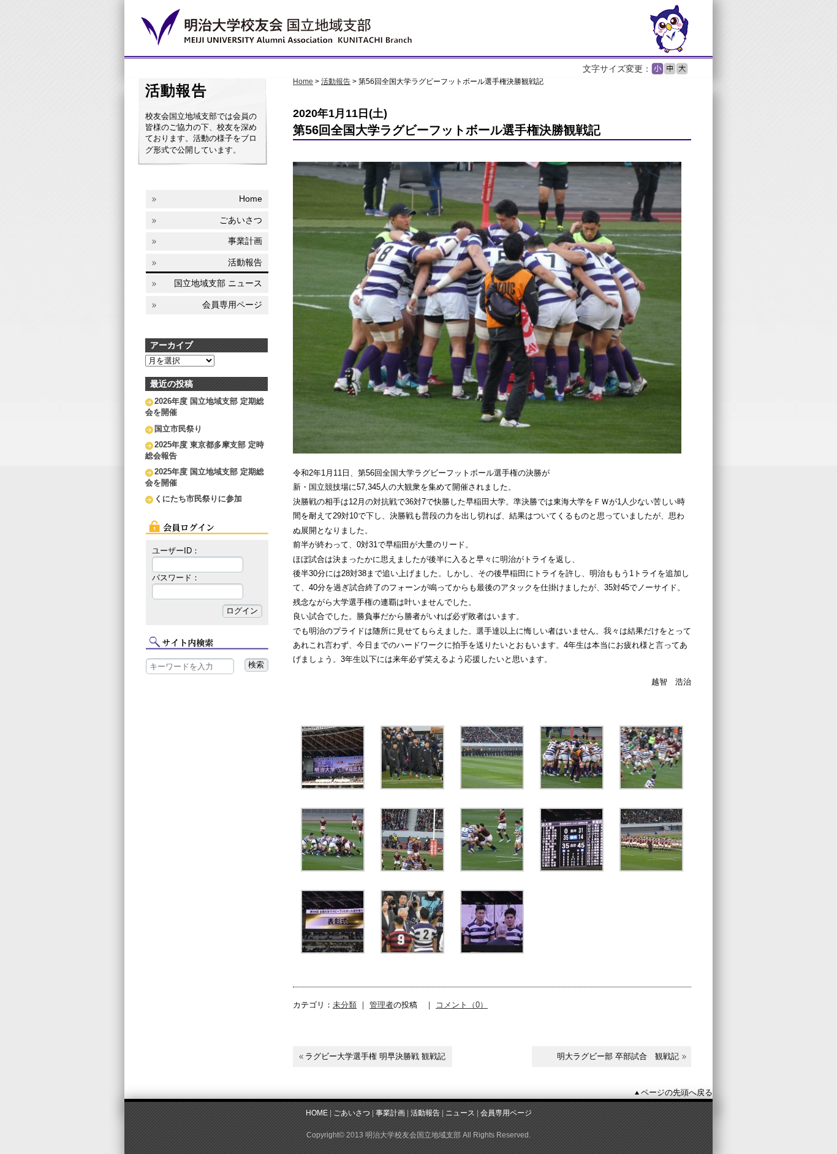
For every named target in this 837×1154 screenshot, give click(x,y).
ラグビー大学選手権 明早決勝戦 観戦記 (375, 1056)
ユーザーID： (176, 550)
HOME (317, 1113)
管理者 (381, 1004)
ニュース (460, 1113)
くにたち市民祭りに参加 (198, 498)
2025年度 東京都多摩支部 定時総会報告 (204, 450)
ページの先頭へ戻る (677, 1092)
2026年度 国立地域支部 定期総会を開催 (204, 407)
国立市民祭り (178, 428)
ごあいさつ (240, 220)
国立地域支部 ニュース (218, 283)
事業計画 (245, 241)
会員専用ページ (232, 304)
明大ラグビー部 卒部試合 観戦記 (618, 1056)
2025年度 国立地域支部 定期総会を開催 (204, 477)
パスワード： (176, 577)
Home (303, 81)
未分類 (345, 1004)
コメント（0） (462, 1004)
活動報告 (335, 81)
